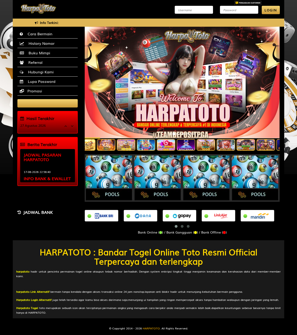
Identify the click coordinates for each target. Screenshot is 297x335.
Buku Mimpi (38, 52)
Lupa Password (40, 81)
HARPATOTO (151, 328)
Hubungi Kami (40, 72)
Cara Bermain (38, 33)
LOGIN (271, 10)
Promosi (34, 91)
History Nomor (40, 43)
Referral (34, 62)
